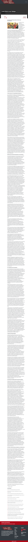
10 (7, 505)
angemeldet (5, 523)
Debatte (15, 532)
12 (7, 508)
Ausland (15, 530)
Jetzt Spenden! (23, 535)
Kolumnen (16, 534)
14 (7, 512)
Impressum (16, 537)
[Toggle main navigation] (26, 2)
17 (7, 518)
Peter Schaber (24, 17)
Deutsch (5, 16)
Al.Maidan (16, 533)
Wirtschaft (16, 531)
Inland (15, 529)
